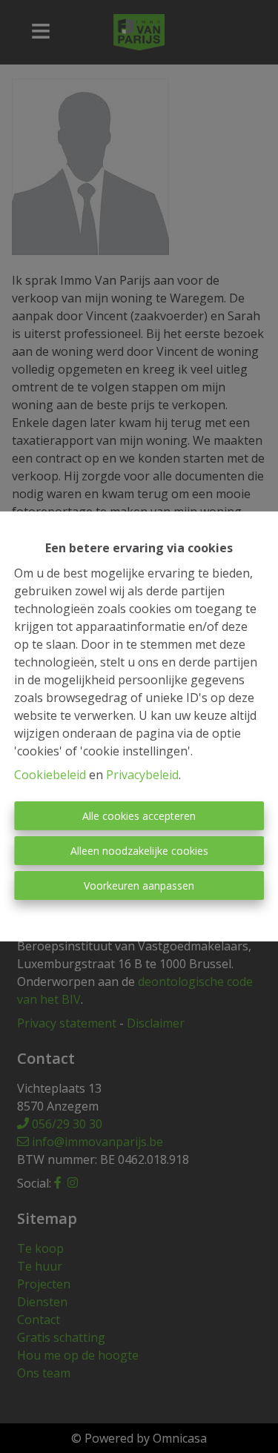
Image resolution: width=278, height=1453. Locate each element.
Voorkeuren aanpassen (139, 885)
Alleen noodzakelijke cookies (139, 851)
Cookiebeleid (50, 775)
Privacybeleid (142, 775)
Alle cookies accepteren (139, 816)
